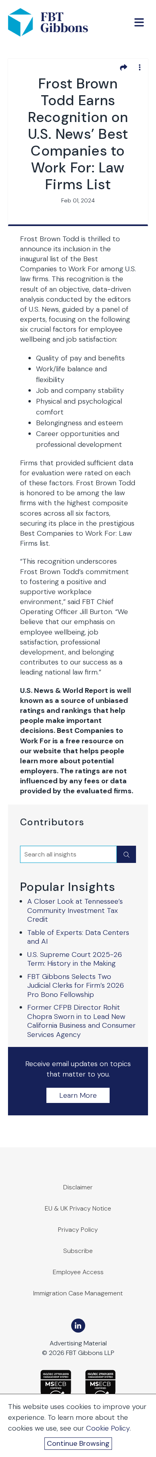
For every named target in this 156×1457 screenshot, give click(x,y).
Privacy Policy (78, 1229)
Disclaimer (78, 1187)
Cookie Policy (108, 1428)
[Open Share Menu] (124, 67)
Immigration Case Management (78, 1293)
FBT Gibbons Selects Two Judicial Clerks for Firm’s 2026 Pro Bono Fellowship (75, 985)
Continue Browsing (78, 1443)
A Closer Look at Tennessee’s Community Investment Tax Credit (75, 910)
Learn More (78, 1095)
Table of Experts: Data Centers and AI (78, 937)
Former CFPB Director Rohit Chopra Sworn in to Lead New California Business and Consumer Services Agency (81, 1021)
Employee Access (78, 1272)
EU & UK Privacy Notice (78, 1208)
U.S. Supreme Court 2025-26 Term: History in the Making (74, 959)
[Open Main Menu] (139, 22)
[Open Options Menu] (140, 67)
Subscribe (78, 1251)
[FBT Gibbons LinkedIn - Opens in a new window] (78, 1326)
